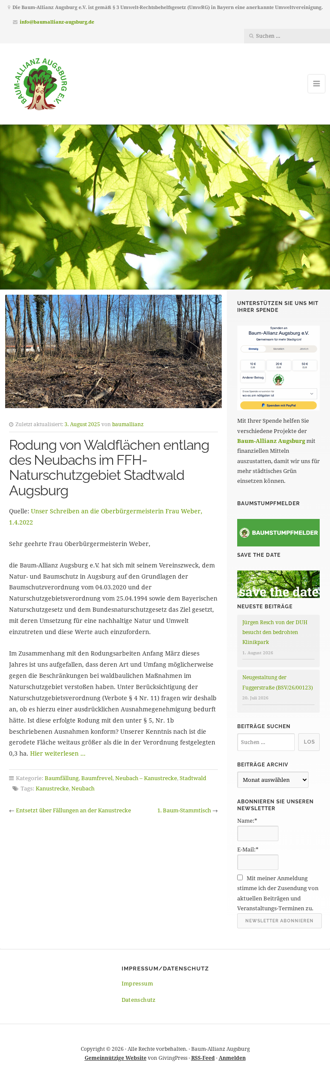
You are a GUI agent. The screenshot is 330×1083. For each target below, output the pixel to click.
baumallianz (128, 424)
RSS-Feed (203, 1058)
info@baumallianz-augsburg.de (57, 21)
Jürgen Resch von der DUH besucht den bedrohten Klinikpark (275, 632)
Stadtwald (193, 778)
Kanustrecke (52, 788)
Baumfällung (62, 778)
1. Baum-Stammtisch (184, 810)
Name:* (247, 820)
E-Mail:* (248, 849)
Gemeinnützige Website (116, 1058)
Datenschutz (139, 1000)
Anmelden (232, 1058)
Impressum (137, 983)
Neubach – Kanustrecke (146, 778)
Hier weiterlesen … (58, 753)
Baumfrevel (97, 778)
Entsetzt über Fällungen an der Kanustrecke (73, 810)
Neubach (83, 788)
